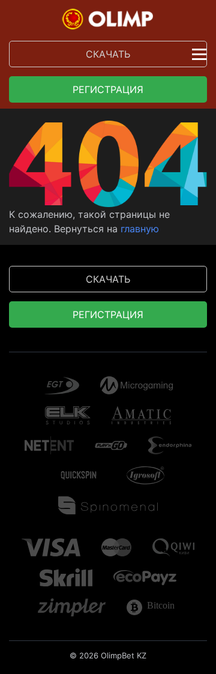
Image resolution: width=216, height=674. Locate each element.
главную (140, 229)
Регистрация (108, 89)
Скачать (108, 54)
